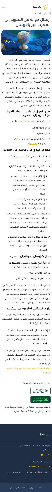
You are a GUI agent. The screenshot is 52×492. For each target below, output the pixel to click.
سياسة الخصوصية (19, 472)
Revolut (33, 144)
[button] (3, 7)
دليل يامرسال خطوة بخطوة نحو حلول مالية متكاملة (29, 370)
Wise (18, 139)
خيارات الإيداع (25, 121)
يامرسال (37, 7)
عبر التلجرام (24, 446)
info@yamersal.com (40, 466)
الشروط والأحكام (41, 472)
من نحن (9, 472)
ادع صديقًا (30, 472)
